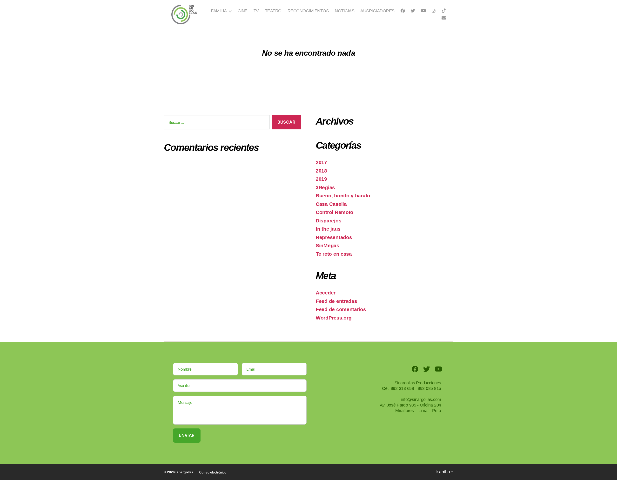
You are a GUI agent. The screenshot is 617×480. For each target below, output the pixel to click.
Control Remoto (334, 212)
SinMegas (327, 245)
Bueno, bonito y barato (343, 195)
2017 (321, 162)
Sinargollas (184, 472)
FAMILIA (219, 10)
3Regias (325, 187)
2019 (321, 179)
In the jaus (328, 229)
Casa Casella (331, 204)
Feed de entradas (336, 301)
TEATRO (273, 10)
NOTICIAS (344, 10)
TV (256, 10)
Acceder (325, 292)
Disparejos (328, 220)
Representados (334, 237)
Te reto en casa (334, 254)
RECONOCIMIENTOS (308, 10)
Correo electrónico (212, 472)
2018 (321, 170)
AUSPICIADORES (377, 10)
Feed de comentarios (341, 309)
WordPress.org (334, 317)
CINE (243, 10)
